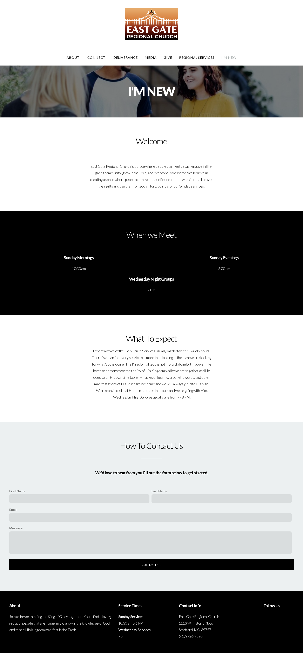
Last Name (159, 491)
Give (168, 57)
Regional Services (196, 57)
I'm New (228, 57)
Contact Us (151, 565)
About (73, 57)
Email (13, 509)
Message (15, 528)
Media (151, 57)
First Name (17, 491)
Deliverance (125, 57)
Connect (96, 57)
